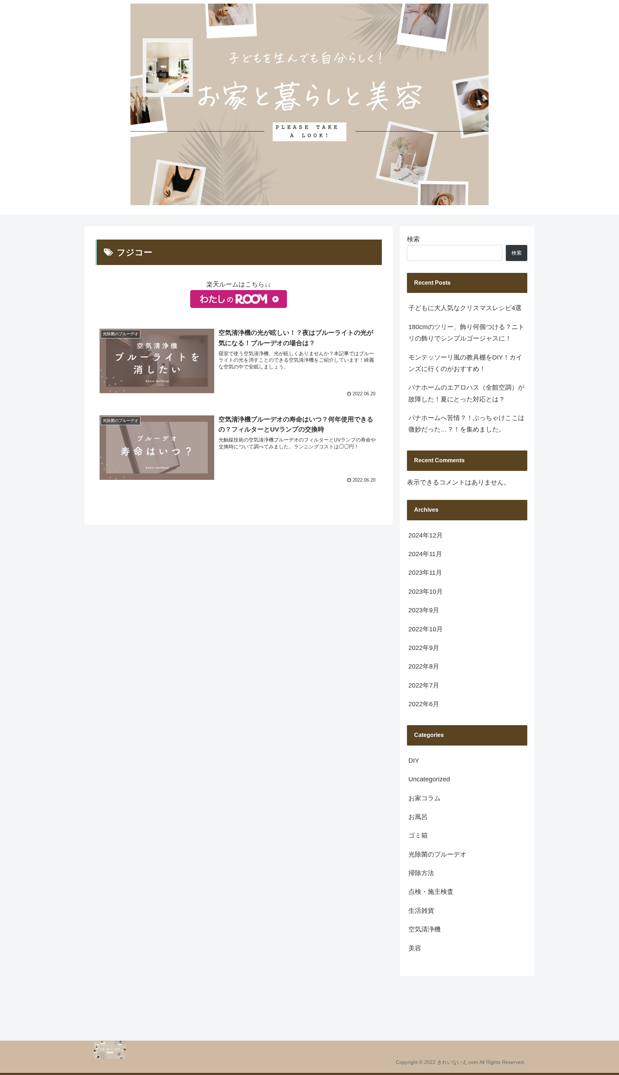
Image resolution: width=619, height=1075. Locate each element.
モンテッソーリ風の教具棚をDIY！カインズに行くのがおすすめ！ (465, 363)
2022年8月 (423, 666)
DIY (413, 760)
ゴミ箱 (418, 835)
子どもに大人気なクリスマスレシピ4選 (465, 308)
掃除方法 (421, 873)
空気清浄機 (424, 929)
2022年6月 (423, 704)
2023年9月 (423, 610)
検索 (413, 239)
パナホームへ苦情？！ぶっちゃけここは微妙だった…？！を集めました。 (466, 423)
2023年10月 (425, 591)
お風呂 (418, 816)
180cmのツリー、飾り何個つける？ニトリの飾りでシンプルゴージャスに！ (466, 332)
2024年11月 (425, 554)
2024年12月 (425, 535)
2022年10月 (425, 629)
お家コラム (424, 798)
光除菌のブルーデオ (437, 854)
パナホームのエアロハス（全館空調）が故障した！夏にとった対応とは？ (466, 393)
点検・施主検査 (431, 891)
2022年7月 (423, 685)
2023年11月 (425, 572)
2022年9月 (423, 647)
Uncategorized (429, 779)
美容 (414, 948)
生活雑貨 (421, 910)
